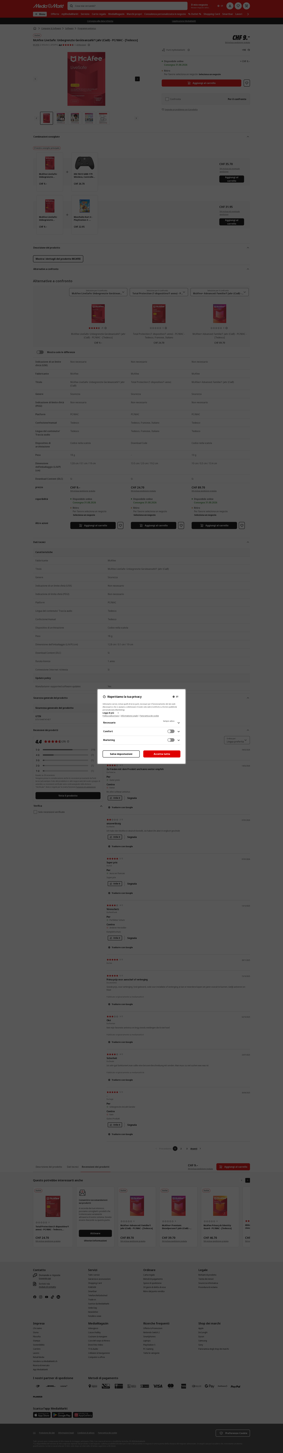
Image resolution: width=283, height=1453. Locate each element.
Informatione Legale (129, 716)
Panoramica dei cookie (149, 716)
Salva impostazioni (121, 754)
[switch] (171, 731)
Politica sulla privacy (111, 716)
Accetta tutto (162, 754)
